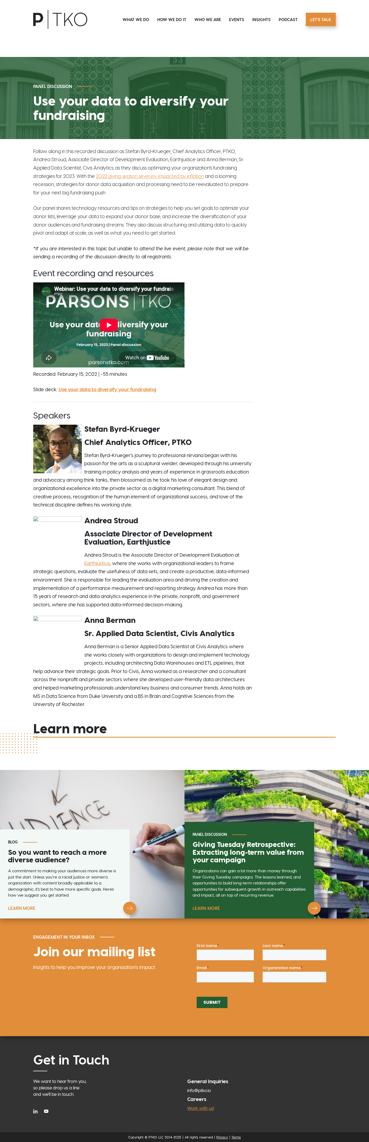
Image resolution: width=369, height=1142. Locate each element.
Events (236, 19)
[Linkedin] (36, 1110)
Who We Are (207, 19)
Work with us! (200, 1108)
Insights (261, 19)
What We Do (136, 19)
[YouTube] (46, 1110)
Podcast (288, 19)
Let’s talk (320, 19)
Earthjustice (97, 563)
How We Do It (171, 19)
